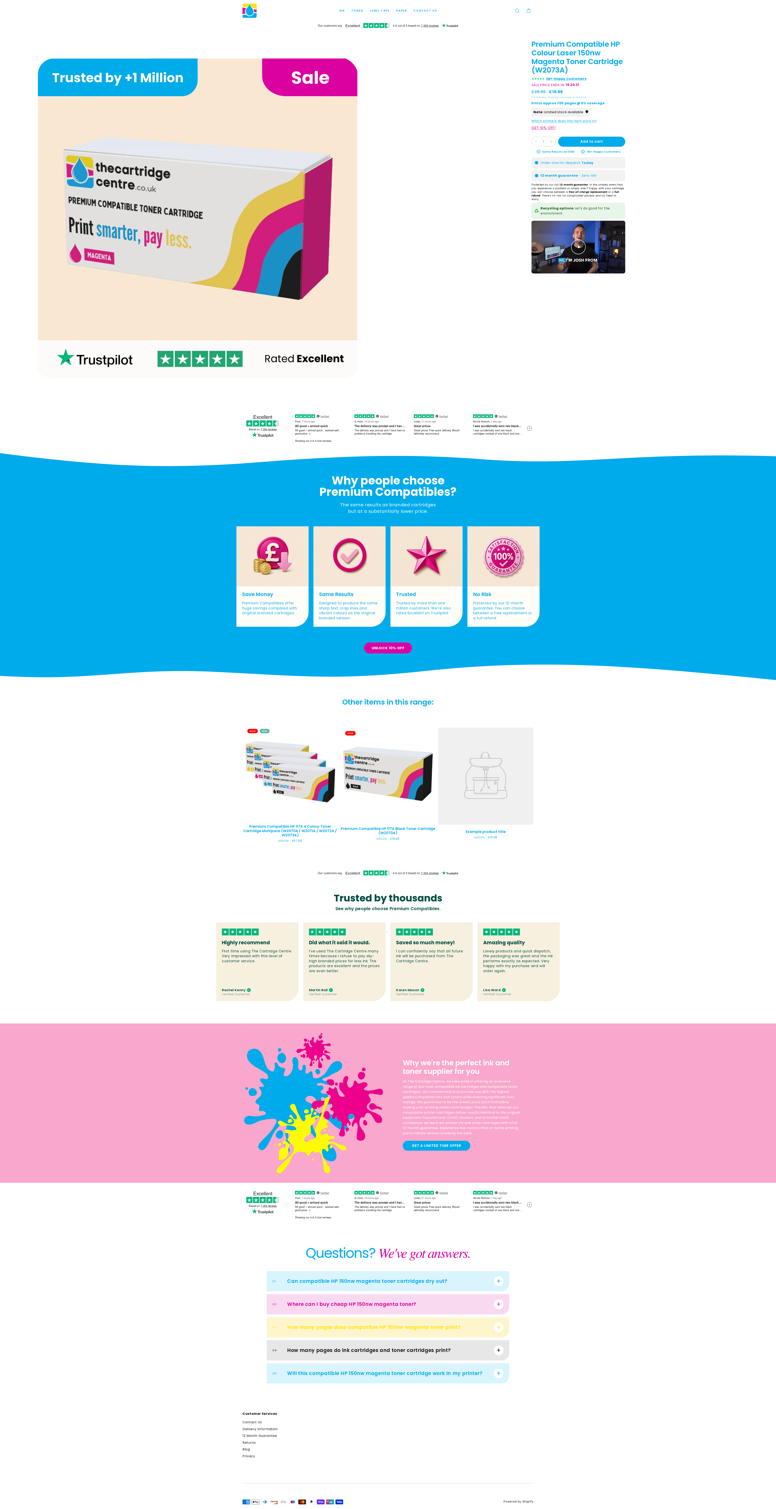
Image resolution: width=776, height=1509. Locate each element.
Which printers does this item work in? (564, 120)
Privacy (248, 1456)
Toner (357, 11)
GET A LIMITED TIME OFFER (436, 1145)
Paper (401, 11)
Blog (246, 1449)
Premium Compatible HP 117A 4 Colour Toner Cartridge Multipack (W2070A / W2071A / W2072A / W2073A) (290, 831)
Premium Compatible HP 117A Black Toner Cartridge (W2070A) (388, 830)
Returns (249, 1442)
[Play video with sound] (578, 247)
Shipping (553, 97)
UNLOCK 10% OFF (388, 647)
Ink (342, 11)
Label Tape (380, 11)
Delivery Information (260, 1429)
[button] (517, 11)
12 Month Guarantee (259, 1435)
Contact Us (425, 11)
